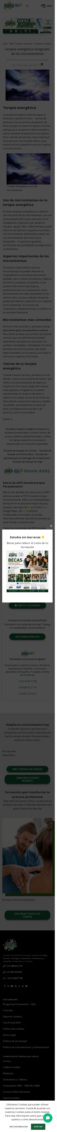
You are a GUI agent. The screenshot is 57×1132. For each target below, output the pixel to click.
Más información (19, 1126)
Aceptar (38, 1126)
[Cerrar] (51, 526)
